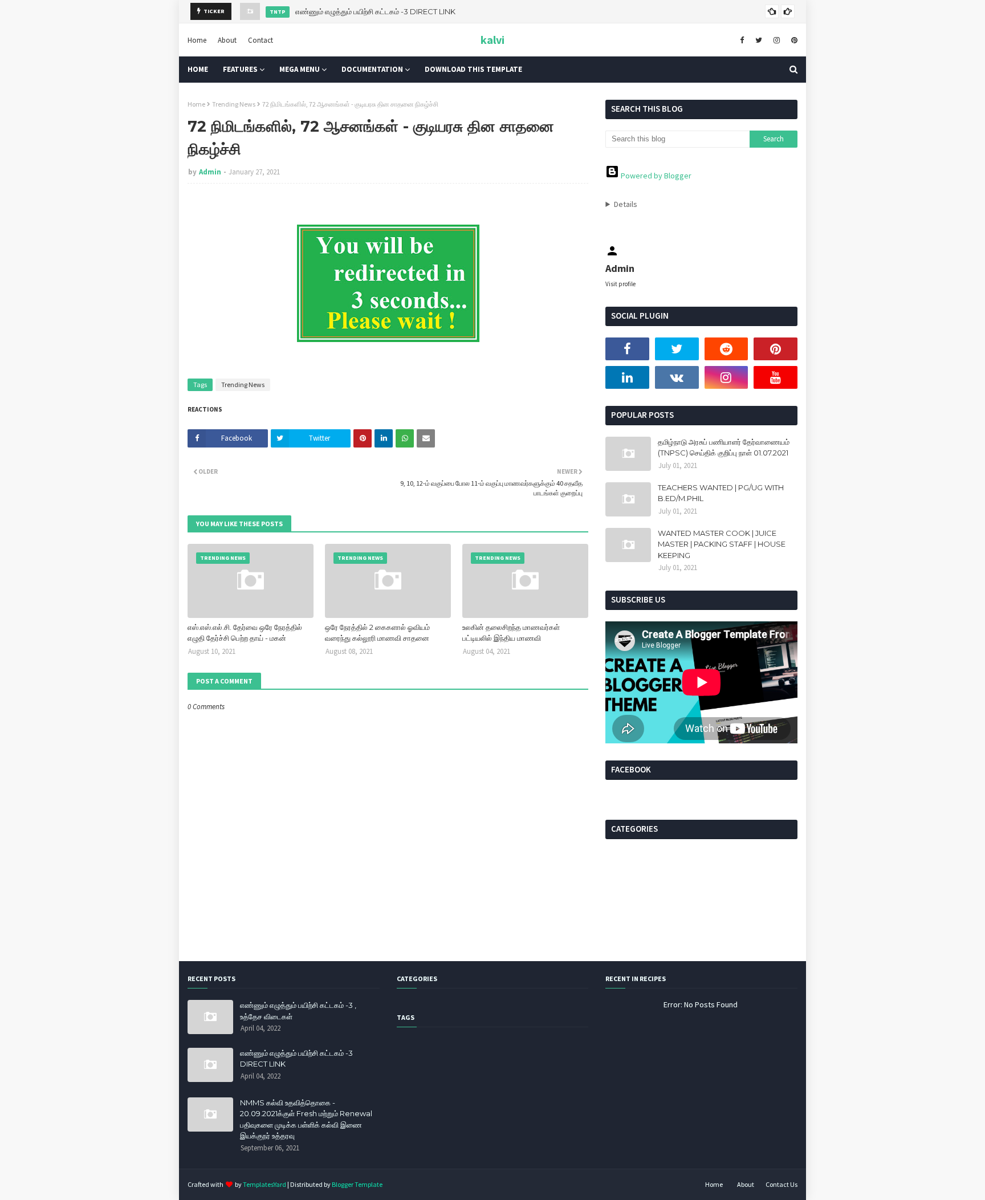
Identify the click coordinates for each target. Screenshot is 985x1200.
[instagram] (777, 40)
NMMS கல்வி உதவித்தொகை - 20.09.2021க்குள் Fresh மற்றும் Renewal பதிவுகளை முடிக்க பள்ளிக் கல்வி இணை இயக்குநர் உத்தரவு (306, 1119)
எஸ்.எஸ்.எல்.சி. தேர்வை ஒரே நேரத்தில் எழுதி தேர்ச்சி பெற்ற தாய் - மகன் (245, 633)
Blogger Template (357, 1184)
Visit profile (620, 284)
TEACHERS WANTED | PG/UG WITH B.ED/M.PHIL (721, 493)
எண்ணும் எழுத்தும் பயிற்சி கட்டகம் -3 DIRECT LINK (375, 11)
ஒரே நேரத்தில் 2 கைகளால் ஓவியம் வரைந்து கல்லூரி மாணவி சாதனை (377, 633)
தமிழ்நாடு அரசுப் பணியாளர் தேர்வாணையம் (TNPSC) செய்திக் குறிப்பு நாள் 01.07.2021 (723, 447)
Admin (210, 172)
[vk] (677, 377)
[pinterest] (792, 40)
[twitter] (758, 40)
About (227, 39)
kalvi (492, 39)
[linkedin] (627, 377)
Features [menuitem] (240, 69)
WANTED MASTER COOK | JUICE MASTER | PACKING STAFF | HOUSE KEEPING (721, 544)
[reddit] (726, 348)
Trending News (233, 104)
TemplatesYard (264, 1184)
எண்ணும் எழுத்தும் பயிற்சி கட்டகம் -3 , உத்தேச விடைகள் (298, 1010)
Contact (260, 39)
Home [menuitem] (198, 69)
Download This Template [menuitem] (473, 69)
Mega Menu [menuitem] (299, 69)
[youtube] (775, 377)
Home (197, 39)
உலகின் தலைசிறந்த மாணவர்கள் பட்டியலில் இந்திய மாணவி (511, 633)
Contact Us (781, 1184)
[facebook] (742, 40)
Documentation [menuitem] (372, 69)
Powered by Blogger (655, 175)
